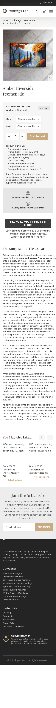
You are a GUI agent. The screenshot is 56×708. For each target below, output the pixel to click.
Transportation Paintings (14, 596)
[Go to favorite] (38, 11)
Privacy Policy (9, 623)
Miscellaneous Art (11, 599)
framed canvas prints (15, 404)
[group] (15, 462)
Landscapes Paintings (13, 576)
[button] (44, 11)
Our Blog (7, 612)
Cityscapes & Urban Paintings (17, 580)
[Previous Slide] (42, 437)
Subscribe (44, 527)
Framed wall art (20, 410)
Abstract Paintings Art (13, 573)
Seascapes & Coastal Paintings (17, 583)
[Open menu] (50, 11)
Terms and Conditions (13, 626)
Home (6, 20)
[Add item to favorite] (50, 78)
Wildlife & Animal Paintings (15, 593)
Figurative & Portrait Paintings (17, 586)
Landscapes (30, 20)
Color (9, 119)
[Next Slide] (50, 437)
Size (8, 126)
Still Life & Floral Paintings (14, 589)
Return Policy (9, 619)
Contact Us (8, 616)
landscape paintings (19, 373)
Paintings (16, 20)
